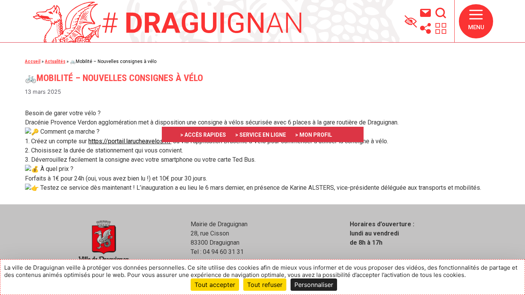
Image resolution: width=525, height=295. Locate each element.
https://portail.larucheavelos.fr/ (129, 141)
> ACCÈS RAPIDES (203, 135)
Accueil (32, 61)
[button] (476, 21)
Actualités (55, 61)
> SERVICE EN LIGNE (260, 135)
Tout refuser (264, 284)
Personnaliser (313, 284)
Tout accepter (214, 284)
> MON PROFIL (313, 135)
